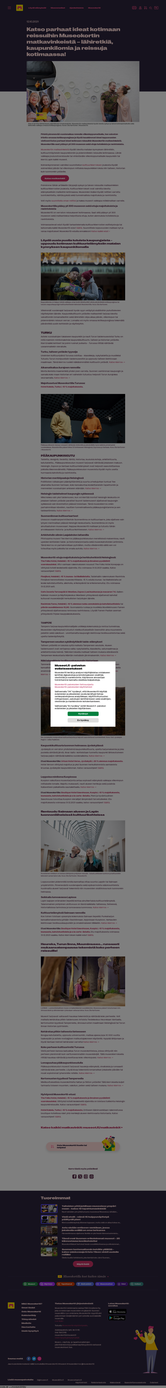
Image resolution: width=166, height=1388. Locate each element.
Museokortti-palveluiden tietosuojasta (74, 684)
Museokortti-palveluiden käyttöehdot (73, 687)
